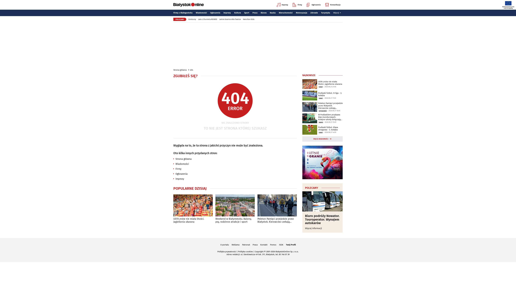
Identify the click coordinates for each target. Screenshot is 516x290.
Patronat (246, 245)
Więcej (336, 13)
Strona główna (180, 70)
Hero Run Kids (248, 19)
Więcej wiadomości (320, 139)
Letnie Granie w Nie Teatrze (230, 19)
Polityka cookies (245, 251)
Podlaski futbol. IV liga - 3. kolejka (330, 94)
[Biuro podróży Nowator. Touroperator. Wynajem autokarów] (322, 201)
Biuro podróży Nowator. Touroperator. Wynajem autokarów (322, 219)
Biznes (264, 13)
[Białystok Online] (188, 5)
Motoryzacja (301, 13)
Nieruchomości (286, 13)
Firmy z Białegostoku (183, 13)
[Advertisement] (258, 45)
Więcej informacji (313, 228)
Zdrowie (314, 13)
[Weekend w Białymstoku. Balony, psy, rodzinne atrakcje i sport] (235, 205)
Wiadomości (201, 13)
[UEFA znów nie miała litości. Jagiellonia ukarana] (193, 205)
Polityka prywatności (226, 251)
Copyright (259, 251)
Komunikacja (335, 5)
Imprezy (285, 5)
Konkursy (192, 19)
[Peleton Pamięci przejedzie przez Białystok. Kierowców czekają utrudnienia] (277, 205)
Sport (246, 13)
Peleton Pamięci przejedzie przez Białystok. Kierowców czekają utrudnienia (275, 220)
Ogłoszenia (316, 5)
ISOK (281, 245)
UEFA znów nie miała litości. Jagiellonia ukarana (188, 220)
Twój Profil (291, 245)
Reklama (235, 245)
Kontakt (263, 245)
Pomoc (273, 245)
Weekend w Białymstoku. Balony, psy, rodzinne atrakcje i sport (233, 220)
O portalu (224, 245)
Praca (254, 13)
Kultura (237, 13)
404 (191, 70)
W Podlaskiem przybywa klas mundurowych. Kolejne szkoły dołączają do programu (329, 117)
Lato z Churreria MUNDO (207, 19)
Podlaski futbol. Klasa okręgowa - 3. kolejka (328, 128)
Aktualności (323, 111)
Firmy (300, 5)
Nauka (273, 13)
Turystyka (325, 13)
